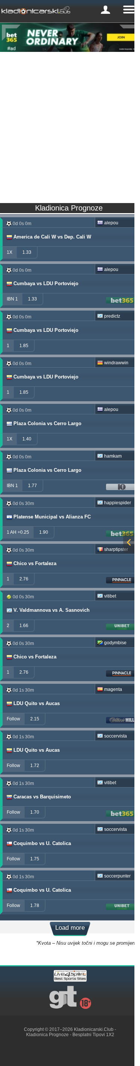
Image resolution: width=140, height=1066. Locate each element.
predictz (112, 316)
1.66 (23, 625)
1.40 (26, 439)
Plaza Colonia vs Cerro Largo (47, 423)
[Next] (128, 33)
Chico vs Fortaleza (34, 563)
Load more (70, 927)
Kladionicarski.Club (93, 1029)
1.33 (26, 252)
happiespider (117, 502)
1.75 (34, 858)
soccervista (115, 736)
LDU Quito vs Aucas (36, 703)
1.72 (34, 765)
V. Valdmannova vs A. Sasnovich (51, 610)
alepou (111, 222)
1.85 (23, 345)
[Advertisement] (70, 126)
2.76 (23, 579)
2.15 (34, 718)
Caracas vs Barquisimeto (42, 797)
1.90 (43, 532)
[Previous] (11, 33)
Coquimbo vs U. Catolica (42, 843)
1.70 (34, 812)
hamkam (113, 456)
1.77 (32, 485)
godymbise (115, 642)
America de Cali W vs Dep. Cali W (52, 237)
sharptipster (116, 549)
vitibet (110, 596)
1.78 (34, 905)
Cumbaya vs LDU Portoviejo (45, 283)
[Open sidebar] (128, 543)
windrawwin (116, 362)
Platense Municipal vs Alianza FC (52, 517)
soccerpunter (117, 876)
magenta (113, 689)
